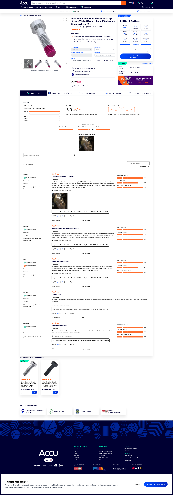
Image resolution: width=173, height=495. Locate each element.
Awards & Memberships (105, 451)
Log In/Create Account (131, 448)
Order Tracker (77, 449)
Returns (76, 453)
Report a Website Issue (105, 453)
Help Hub (76, 455)
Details (93, 68)
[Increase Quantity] (122, 50)
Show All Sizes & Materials (32, 16)
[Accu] (24, 3)
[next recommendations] (151, 399)
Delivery (76, 451)
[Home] (48, 452)
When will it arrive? (147, 63)
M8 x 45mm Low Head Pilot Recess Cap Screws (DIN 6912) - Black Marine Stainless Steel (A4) (49, 384)
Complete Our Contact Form (132, 458)
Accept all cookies (156, 484)
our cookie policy (57, 487)
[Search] (123, 3)
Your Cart (127, 450)
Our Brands (102, 455)
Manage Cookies (103, 457)
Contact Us (128, 460)
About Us (76, 457)
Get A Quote (134, 72)
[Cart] (151, 3)
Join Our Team (78, 459)
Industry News (103, 449)
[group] (44, 38)
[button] (65, 19)
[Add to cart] (34, 392)
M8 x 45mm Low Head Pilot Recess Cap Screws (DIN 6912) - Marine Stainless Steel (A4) (28, 384)
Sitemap (101, 459)
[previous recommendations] (145, 399)
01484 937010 (149, 7)
